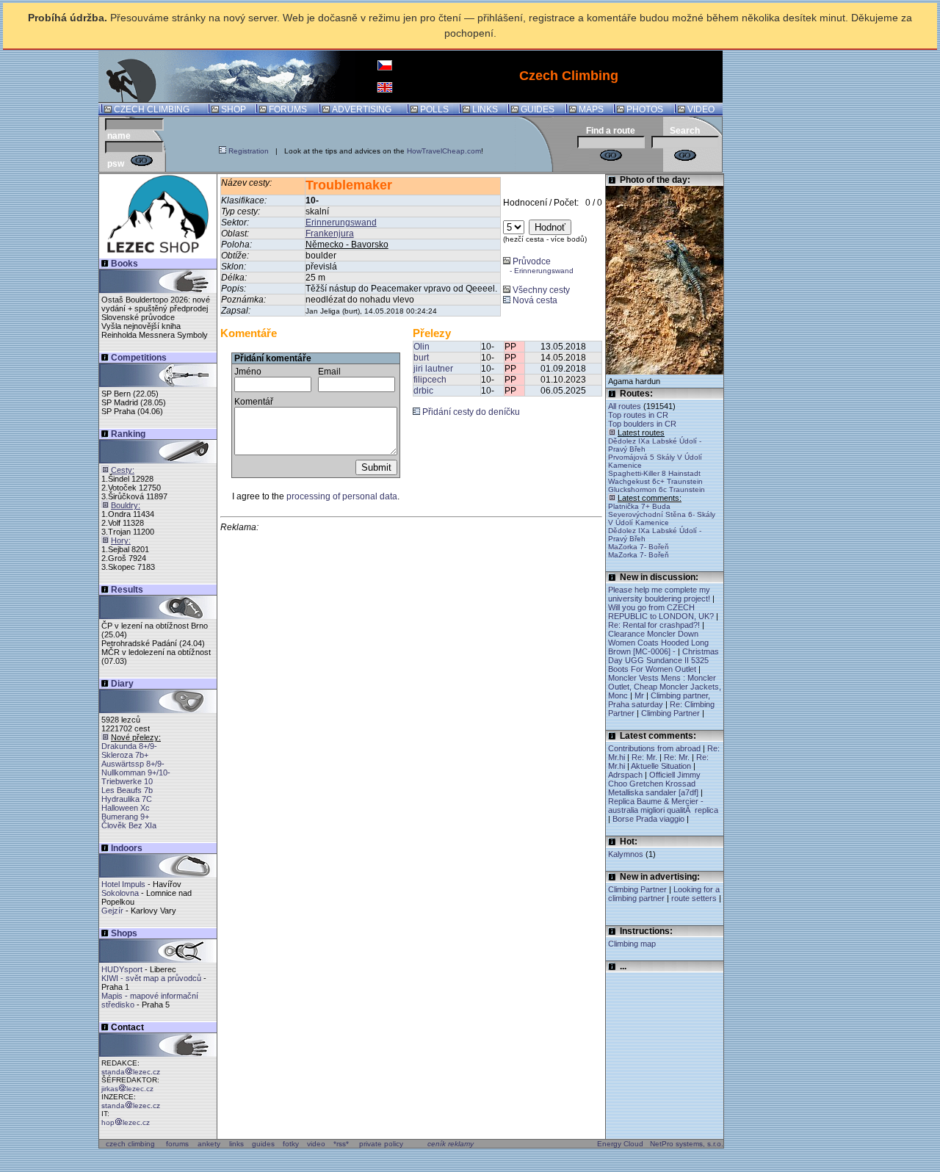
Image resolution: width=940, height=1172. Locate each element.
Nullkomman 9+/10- (135, 772)
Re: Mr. (644, 757)
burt (421, 357)
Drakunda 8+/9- (129, 746)
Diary (122, 684)
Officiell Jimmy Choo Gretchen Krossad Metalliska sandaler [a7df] (654, 783)
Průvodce (538, 265)
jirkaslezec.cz (127, 1089)
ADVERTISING (362, 109)
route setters (694, 898)
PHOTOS (644, 109)
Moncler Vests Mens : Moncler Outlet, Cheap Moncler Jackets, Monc (664, 686)
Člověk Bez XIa (128, 825)
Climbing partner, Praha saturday (659, 700)
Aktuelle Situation (661, 766)
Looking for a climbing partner (664, 893)
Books (124, 263)
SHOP (233, 109)
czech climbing (130, 1144)
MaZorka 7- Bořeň (638, 547)
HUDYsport (121, 969)
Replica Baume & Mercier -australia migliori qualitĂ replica (663, 805)
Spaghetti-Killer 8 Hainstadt (654, 473)
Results (127, 590)
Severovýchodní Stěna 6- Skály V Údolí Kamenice (661, 518)
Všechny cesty (540, 290)
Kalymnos (627, 854)
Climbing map (632, 943)
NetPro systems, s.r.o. (686, 1144)
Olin (421, 346)
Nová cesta (533, 300)
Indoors (126, 848)
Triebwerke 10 (127, 781)
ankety (209, 1144)
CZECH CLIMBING (152, 109)
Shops (124, 933)
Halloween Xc (125, 807)
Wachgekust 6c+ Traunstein (655, 481)
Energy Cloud (620, 1144)
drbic (423, 391)
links (236, 1144)
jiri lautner (433, 368)
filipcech (429, 380)
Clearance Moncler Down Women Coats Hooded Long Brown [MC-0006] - (658, 642)
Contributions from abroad (654, 748)
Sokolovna (120, 893)
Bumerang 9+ (125, 816)
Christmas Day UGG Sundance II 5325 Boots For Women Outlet (663, 660)
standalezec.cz (130, 1072)
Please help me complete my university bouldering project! (659, 594)
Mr (639, 695)
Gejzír (112, 910)
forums (177, 1144)
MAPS (591, 109)
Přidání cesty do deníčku (470, 412)
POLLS (434, 109)
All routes (624, 406)
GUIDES (537, 109)
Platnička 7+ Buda (639, 506)
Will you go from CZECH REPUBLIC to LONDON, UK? (661, 612)
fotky (291, 1144)
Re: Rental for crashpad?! (654, 625)
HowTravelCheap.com (444, 151)
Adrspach (625, 774)
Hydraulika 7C (126, 799)
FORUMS (288, 109)
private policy (381, 1144)
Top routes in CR (638, 414)
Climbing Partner (670, 713)
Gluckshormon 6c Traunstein (656, 489)
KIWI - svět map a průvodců (151, 978)
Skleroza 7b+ (124, 754)
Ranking (128, 434)
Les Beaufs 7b (127, 790)
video (316, 1144)
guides (263, 1144)
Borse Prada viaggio (648, 818)
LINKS (485, 109)
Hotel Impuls (123, 884)
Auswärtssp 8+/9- (132, 763)
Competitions (139, 357)
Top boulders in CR (642, 423)
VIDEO (701, 109)
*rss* (341, 1144)
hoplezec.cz (125, 1122)
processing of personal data (341, 496)
